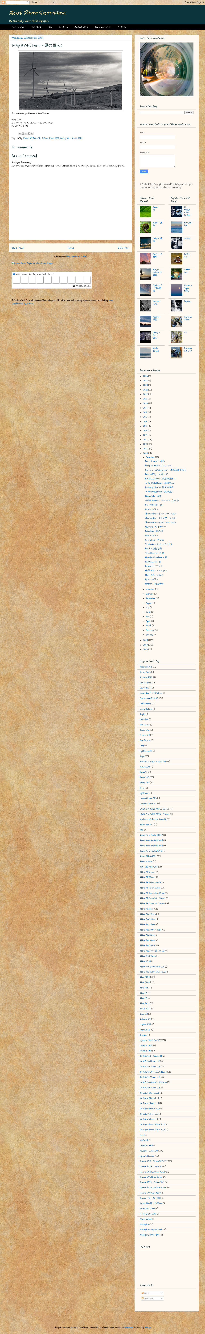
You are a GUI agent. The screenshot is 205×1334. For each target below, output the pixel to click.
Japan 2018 (144, 782)
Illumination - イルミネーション (160, 513)
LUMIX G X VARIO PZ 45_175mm (154, 814)
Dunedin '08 (145, 735)
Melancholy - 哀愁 (153, 496)
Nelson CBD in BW (147, 856)
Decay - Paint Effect (156, 335)
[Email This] (19, 133)
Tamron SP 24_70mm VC (151, 1166)
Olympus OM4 (146, 1050)
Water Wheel (146, 1219)
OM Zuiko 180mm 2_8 (149, 1098)
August (149, 602)
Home (71, 248)
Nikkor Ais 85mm (147, 945)
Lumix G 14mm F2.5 (148, 798)
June (148, 611)
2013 (145, 435)
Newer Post (18, 248)
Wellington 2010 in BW (149, 1234)
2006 (145, 649)
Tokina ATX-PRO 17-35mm (151, 1203)
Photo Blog (36, 26)
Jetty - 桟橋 (157, 240)
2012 (145, 439)
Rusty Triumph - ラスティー (158, 465)
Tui (185, 332)
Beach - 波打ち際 (153, 548)
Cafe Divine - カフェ (154, 539)
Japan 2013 (144, 777)
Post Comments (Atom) (76, 256)
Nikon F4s (144, 987)
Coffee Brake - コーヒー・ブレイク (162, 500)
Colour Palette (146, 708)
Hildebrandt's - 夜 (153, 561)
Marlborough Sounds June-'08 (153, 819)
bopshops (128, 1327)
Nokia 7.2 (144, 1013)
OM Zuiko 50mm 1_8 (149, 1119)
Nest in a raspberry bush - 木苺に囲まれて (165, 469)
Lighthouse (144, 792)
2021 (145, 398)
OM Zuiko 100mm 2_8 (149, 1092)
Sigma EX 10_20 (147, 1155)
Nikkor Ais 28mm (147, 924)
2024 (145, 385)
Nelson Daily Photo (103, 26)
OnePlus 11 (144, 1140)
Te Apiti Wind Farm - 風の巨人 (159, 491)
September (151, 598)
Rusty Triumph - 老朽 (155, 461)
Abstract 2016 (146, 666)
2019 (145, 407)
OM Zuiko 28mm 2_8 (149, 1103)
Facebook (63, 26)
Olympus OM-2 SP (188, 349)
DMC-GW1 (144, 719)
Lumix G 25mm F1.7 (148, 803)
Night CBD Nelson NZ (149, 866)
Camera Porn (145, 682)
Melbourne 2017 (146, 824)
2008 (145, 640)
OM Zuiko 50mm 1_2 (149, 1113)
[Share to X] (25, 133)
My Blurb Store (81, 26)
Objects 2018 (145, 1024)
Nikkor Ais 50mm (147, 940)
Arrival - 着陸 (157, 318)
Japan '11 (143, 771)
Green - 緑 (156, 208)
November (150, 589)
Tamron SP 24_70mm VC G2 (152, 1171)
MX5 (142, 829)
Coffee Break (145, 703)
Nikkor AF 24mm (147, 871)
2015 (145, 426)
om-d (142, 1134)
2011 (145, 444)
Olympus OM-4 (188, 318)
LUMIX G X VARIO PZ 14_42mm (154, 808)
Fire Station (145, 740)
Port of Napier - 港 (154, 504)
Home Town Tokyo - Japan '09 (153, 761)
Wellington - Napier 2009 (71, 138)
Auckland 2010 (146, 677)
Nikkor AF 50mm (147, 877)
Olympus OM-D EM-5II (150, 1040)
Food (142, 745)
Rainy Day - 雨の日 (154, 531)
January (150, 634)
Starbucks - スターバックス (158, 544)
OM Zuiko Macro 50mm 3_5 (152, 1129)
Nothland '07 (145, 1019)
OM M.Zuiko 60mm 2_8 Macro (153, 1082)
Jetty (142, 787)
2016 (145, 421)
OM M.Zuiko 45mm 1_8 (150, 1077)
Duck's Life (144, 729)
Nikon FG (143, 998)
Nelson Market (146, 861)
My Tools (122, 26)
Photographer (18, 26)
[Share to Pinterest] (31, 133)
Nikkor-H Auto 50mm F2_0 (152, 966)
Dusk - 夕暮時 (157, 255)
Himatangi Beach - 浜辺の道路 (159, 487)
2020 (145, 403)
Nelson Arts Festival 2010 (151, 850)
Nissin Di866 (145, 1008)
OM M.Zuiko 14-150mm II (151, 1056)
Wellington (144, 1224)
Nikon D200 (54, 138)
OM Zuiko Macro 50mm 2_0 (152, 1124)
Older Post (123, 248)
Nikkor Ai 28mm (147, 908)
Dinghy (142, 714)
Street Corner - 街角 (154, 553)
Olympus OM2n (146, 1045)
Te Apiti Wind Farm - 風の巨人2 (159, 482)
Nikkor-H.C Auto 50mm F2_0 (153, 971)
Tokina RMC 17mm (147, 1208)
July (148, 607)
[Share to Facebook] (28, 133)
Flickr (50, 26)
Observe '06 (145, 1029)
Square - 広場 (157, 302)
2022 (145, 394)
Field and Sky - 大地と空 (156, 474)
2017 (145, 416)
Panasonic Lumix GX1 (149, 1150)
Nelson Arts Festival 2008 (151, 840)
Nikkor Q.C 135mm (148, 956)
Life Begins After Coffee (187, 211)
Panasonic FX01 (146, 1145)
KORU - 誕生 (157, 224)
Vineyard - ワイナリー (155, 526)
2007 (145, 644)
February (150, 630)
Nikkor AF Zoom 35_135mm (152, 898)
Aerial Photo (145, 672)
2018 (145, 412)
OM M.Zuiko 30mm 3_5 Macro (153, 1071)
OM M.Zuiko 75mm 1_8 (150, 1087)
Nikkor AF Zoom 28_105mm (152, 892)
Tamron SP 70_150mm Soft (152, 1182)
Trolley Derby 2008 (148, 1213)
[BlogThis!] (22, 133)
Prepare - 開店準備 (154, 583)
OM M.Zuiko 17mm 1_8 (150, 1061)
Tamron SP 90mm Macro (150, 1192)
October (150, 593)
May (148, 616)
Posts (146, 1293)
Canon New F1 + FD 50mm (151, 693)
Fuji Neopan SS (146, 750)
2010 (145, 448)
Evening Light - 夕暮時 (157, 272)
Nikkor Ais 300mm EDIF (150, 929)
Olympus (143, 1035)
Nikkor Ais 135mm (148, 914)
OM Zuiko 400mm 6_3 (150, 1108)
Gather (187, 238)
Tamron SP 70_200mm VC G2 (153, 1187)
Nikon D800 (145, 982)
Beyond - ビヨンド (154, 566)
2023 (145, 389)
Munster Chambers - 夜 (156, 557)
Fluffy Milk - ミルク (154, 574)
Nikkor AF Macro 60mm (150, 887)
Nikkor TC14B (145, 961)
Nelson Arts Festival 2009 (151, 845)
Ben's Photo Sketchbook (37, 12)
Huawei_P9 (145, 766)
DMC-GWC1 (145, 724)
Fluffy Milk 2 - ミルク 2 (156, 570)
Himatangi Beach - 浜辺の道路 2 (160, 478)
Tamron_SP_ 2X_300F (150, 1198)
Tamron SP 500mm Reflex (151, 1177)
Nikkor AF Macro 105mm (150, 882)
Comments (148, 1298)
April (148, 621)
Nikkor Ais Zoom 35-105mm (152, 950)
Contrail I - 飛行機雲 (157, 288)
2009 (145, 453)
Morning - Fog (188, 224)
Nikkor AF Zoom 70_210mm (35, 138)
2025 (145, 380)
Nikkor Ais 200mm (148, 919)
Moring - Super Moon (188, 288)
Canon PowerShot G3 (149, 698)
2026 (145, 376)
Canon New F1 (145, 687)
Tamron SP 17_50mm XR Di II (153, 1161)
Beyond (187, 301)
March (149, 625)
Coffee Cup (187, 255)
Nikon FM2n (144, 1003)
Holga (142, 756)
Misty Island (156, 349)
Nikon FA (143, 992)
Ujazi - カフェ (152, 509)
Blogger (148, 1327)
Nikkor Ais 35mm (147, 935)
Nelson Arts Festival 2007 (151, 835)
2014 (145, 430)
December (150, 457)
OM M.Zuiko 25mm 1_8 (150, 1066)
